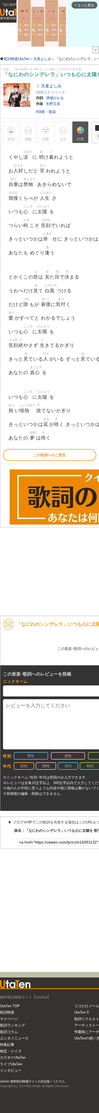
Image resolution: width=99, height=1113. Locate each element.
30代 (68, 766)
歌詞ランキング (12, 1025)
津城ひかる (55, 98)
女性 (68, 756)
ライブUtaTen (11, 1064)
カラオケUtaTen (13, 1057)
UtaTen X (81, 1012)
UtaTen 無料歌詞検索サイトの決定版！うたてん (32, 1081)
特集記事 (7, 1044)
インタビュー (10, 1070)
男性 (30, 756)
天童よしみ (51, 85)
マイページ (9, 1019)
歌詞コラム (9, 1032)
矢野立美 (53, 104)
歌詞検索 (7, 1012)
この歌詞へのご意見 (50, 455)
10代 (24, 766)
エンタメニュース (14, 1038)
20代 (46, 766)
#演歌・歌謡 (46, 112)
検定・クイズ (10, 1051)
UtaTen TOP (10, 1006)
